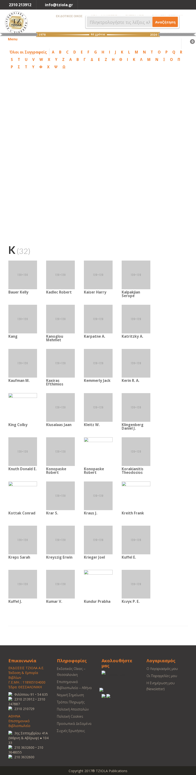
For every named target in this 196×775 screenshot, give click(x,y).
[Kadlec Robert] (60, 274)
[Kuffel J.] (22, 584)
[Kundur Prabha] (98, 584)
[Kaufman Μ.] (22, 363)
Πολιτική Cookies (70, 716)
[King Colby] (22, 407)
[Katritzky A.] (136, 318)
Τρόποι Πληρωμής (71, 702)
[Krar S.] (60, 495)
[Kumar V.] (60, 584)
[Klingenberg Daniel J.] (136, 407)
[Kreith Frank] (136, 495)
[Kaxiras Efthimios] (60, 363)
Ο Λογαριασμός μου (162, 668)
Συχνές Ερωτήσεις (71, 730)
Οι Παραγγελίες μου (162, 675)
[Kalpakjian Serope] (136, 274)
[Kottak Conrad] (22, 495)
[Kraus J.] (98, 495)
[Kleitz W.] (98, 407)
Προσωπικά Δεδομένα (74, 723)
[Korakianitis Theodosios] (136, 451)
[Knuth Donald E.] (22, 451)
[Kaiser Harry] (98, 274)
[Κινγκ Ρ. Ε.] (136, 584)
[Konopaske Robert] (60, 451)
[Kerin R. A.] (136, 363)
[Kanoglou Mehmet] (60, 318)
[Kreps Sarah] (22, 539)
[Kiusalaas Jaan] (60, 407)
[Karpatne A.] (98, 318)
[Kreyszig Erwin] (60, 539)
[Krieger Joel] (98, 539)
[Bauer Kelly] (22, 274)
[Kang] (22, 318)
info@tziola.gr (59, 4)
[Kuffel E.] (136, 539)
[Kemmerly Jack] (98, 363)
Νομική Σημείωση (70, 695)
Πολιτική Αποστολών (73, 709)
